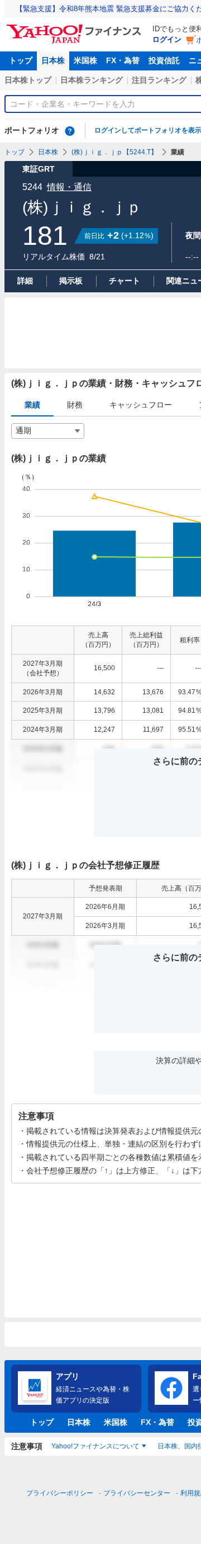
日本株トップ (27, 79)
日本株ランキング (91, 79)
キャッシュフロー (140, 404)
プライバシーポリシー (59, 1493)
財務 (75, 404)
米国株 (85, 60)
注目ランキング (159, 79)
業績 (32, 404)
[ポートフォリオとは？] (70, 131)
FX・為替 (123, 60)
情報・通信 (69, 187)
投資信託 (164, 60)
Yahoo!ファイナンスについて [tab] (95, 1446)
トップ (20, 60)
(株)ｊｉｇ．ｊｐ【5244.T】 (114, 152)
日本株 (53, 60)
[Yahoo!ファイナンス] (75, 27)
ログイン (166, 39)
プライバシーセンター (136, 1493)
